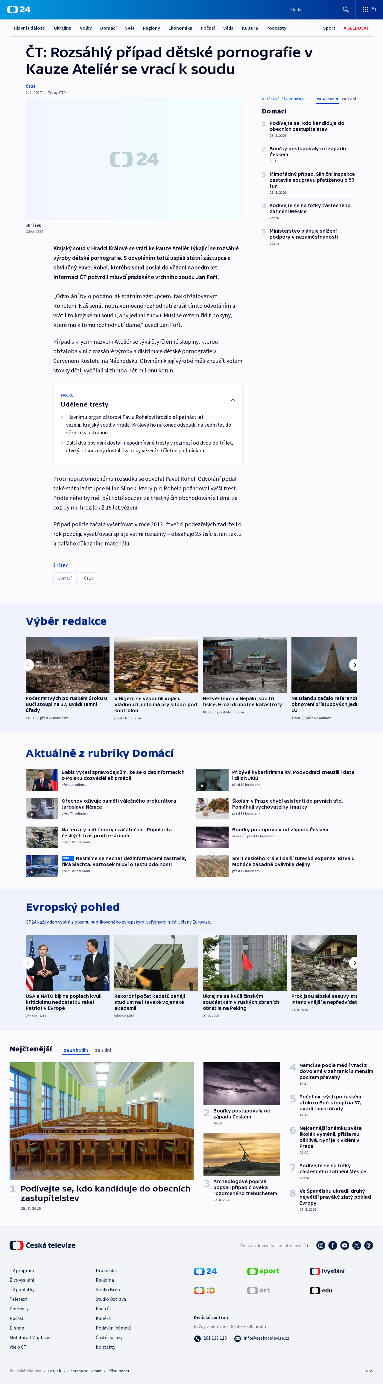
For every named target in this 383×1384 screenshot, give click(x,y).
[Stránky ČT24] (205, 1271)
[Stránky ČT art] (258, 1290)
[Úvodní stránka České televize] (43, 1245)
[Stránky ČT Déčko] (204, 1290)
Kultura (250, 28)
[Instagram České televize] (321, 1245)
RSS (369, 1371)
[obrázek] (134, 159)
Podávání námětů (114, 1328)
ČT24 (30, 86)
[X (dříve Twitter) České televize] (356, 1245)
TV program (22, 1270)
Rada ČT (104, 1309)
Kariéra (103, 1318)
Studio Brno (108, 1289)
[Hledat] (345, 9)
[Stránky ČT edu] (321, 1290)
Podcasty (276, 28)
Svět (130, 28)
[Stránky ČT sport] (263, 1271)
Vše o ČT (18, 1347)
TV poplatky (22, 1289)
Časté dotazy (109, 1337)
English (54, 1371)
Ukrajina (63, 28)
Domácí (108, 28)
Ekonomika (180, 28)
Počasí (208, 28)
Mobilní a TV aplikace (31, 1337)
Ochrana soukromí (84, 1371)
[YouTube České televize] (344, 1245)
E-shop (17, 1328)
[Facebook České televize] (333, 1245)
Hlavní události (29, 28)
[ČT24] (18, 9)
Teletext (18, 1299)
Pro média (106, 1270)
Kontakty (105, 1347)
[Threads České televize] (368, 1245)
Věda (228, 28)
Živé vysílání (22, 1280)
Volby (86, 28)
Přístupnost (118, 1371)
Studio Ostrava (111, 1299)
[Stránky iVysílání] (327, 1271)
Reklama (105, 1280)
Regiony (151, 28)
